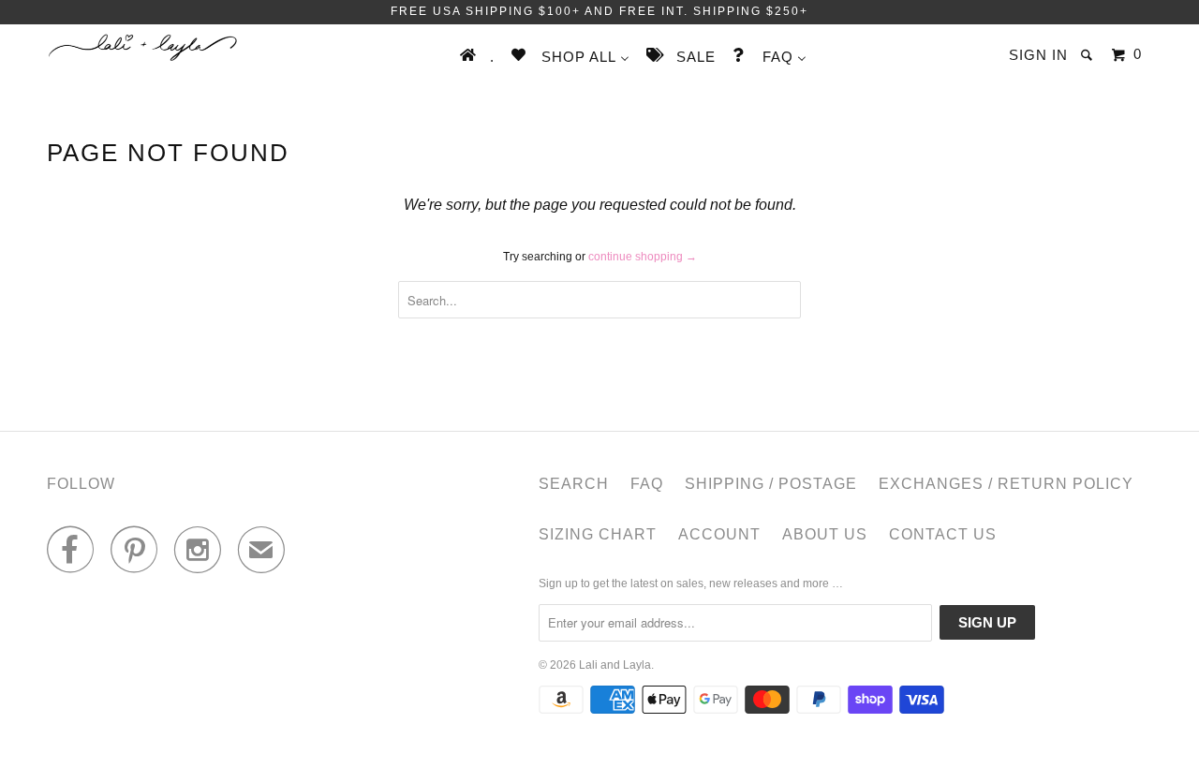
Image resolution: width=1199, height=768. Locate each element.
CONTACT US (943, 534)
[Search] (1088, 54)
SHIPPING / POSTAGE (771, 484)
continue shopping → (642, 256)
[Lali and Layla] (143, 47)
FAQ (646, 484)
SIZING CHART (598, 534)
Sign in (1038, 55)
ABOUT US (824, 534)
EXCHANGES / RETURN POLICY (1006, 484)
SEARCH (574, 484)
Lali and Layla (615, 665)
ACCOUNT (719, 534)
